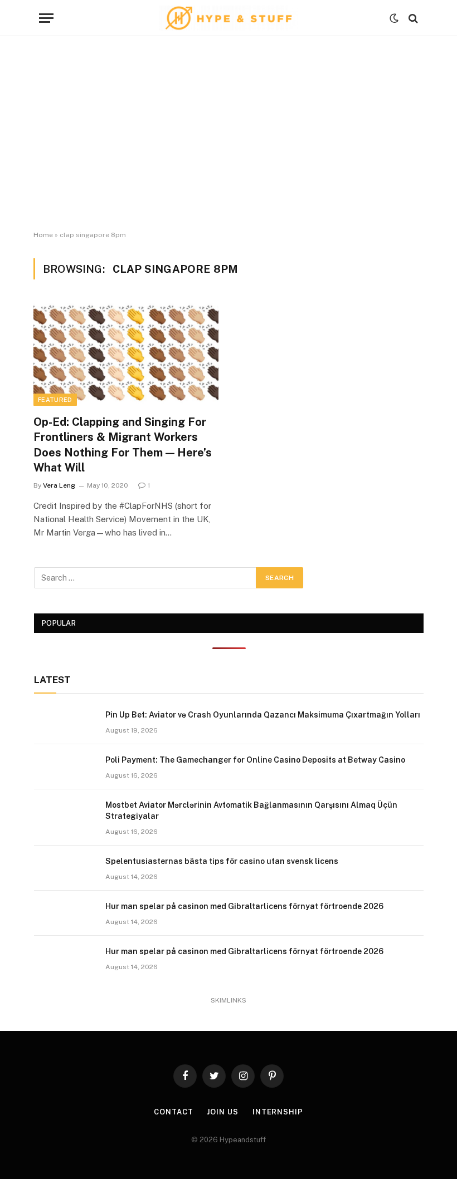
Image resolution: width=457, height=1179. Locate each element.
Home (43, 235)
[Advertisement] (228, 134)
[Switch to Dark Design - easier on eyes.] (394, 18)
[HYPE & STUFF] (229, 18)
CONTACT (173, 1112)
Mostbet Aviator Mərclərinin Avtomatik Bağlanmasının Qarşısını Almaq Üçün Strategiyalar (251, 810)
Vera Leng (59, 485)
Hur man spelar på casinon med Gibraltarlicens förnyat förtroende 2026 (244, 906)
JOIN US (222, 1112)
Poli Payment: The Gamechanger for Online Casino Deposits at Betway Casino (255, 759)
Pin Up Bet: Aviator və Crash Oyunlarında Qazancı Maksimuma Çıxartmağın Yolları (262, 714)
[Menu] (46, 18)
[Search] (412, 18)
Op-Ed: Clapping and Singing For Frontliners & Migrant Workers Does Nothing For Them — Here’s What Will (122, 444)
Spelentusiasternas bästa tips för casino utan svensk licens (221, 861)
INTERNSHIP (277, 1112)
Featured (55, 399)
